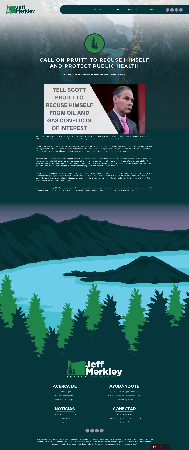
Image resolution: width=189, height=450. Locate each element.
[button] (161, 9)
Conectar (152, 10)
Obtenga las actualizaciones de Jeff (124, 418)
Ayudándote (134, 10)
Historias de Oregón (64, 400)
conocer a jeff (64, 392)
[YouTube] (176, 9)
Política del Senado (53, 439)
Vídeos (65, 422)
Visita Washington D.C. (124, 400)
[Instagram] (172, 9)
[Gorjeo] (181, 9)
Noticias (116, 10)
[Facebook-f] (167, 9)
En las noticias (64, 418)
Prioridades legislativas (65, 396)
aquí (135, 444)
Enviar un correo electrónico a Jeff (124, 396)
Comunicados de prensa (64, 414)
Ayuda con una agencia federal (124, 392)
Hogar (66, 75)
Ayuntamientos (124, 414)
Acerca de (99, 10)
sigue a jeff (124, 422)
